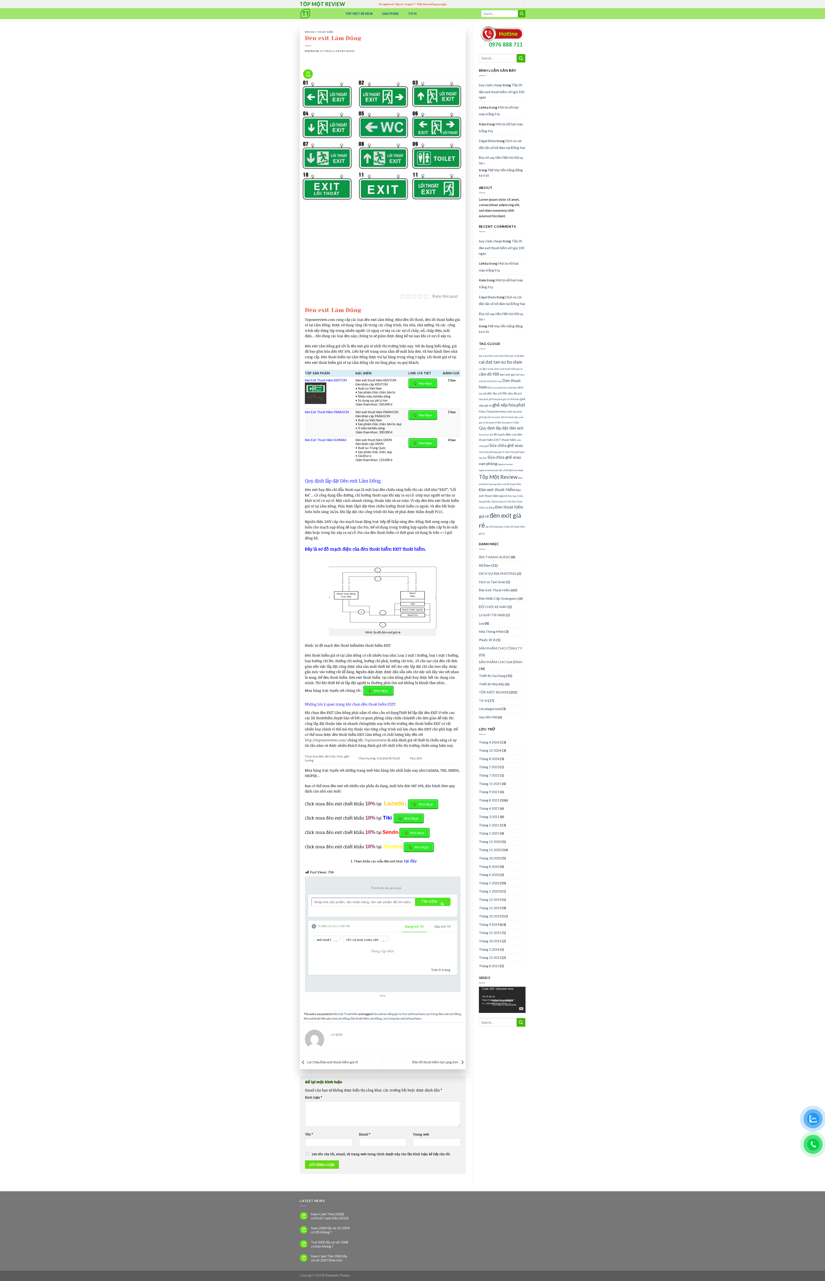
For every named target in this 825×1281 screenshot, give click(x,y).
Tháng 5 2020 (489, 883)
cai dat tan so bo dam (500, 362)
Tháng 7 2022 (489, 775)
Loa (481, 623)
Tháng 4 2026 (489, 742)
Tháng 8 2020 (489, 866)
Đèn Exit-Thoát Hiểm (319, 31)
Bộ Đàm (485, 565)
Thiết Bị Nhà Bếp (492, 684)
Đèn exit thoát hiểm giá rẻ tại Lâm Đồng (327, 1018)
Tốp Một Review (359, 13)
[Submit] (521, 13)
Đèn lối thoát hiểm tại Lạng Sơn (435, 1062)
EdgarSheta (487, 141)
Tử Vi (412, 13)
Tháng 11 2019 (490, 908)
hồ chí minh (494, 417)
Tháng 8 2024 (489, 759)
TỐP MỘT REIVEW (494, 692)
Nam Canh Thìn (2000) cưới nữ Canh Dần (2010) (329, 1216)
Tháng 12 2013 (490, 957)
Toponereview (375, 740)
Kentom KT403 (493, 422)
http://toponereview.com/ (326, 740)
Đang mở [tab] (414, 927)
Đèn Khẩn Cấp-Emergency (498, 598)
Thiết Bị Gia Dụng (492, 676)
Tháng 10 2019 (490, 916)
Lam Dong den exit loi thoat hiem (402, 1018)
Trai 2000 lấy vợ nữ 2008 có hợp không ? (329, 1244)
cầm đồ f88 (489, 374)
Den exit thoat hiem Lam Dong (420, 1014)
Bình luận (313, 1097)
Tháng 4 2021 (489, 808)
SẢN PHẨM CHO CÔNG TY (500, 648)
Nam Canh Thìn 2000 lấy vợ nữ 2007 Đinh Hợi (329, 1258)
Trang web (421, 1134)
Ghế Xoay (514, 399)
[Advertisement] (383, 261)
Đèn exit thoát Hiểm (497, 489)
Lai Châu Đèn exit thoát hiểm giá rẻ (332, 1062)
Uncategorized (490, 709)
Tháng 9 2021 (489, 792)
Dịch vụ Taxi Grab (492, 582)
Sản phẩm (390, 13)
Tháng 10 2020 (490, 858)
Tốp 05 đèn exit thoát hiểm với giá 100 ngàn (501, 91)
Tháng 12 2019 (490, 899)
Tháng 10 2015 (490, 941)
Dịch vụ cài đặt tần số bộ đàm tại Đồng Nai (502, 144)
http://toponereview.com (495, 411)
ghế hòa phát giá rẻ (499, 399)
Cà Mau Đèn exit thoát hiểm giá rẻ (504, 368)
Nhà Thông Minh (491, 631)
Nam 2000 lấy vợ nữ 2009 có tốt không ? (330, 1230)
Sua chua (484, 434)
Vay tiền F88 (488, 717)
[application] (502, 1000)
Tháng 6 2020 (489, 875)
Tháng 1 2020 (489, 891)
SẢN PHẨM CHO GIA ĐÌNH (500, 662)
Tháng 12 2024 (490, 750)
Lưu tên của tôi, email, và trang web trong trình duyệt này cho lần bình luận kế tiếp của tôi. (381, 1154)
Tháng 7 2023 (489, 767)
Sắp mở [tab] (442, 927)
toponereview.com (488, 470)
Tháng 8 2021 (489, 800)
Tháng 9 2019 (489, 924)
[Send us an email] (527, 6)
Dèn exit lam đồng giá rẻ (387, 1014)
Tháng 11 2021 (490, 784)
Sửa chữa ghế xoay (506, 445)
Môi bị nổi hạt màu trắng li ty (499, 110)
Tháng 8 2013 (489, 966)
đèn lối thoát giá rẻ (495, 526)
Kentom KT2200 (510, 422)
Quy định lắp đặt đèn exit (501, 428)
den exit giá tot (510, 374)
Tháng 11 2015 (490, 932)
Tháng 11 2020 (490, 850)
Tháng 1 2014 (489, 949)
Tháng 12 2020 (490, 841)
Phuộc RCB (487, 640)
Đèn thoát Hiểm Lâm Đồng (366, 1018)
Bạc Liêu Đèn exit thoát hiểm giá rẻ (497, 355)
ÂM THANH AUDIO (494, 557)
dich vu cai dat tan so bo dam (502, 387)
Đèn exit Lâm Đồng (450, 1014)
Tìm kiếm (429, 902)
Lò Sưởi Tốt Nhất (492, 615)
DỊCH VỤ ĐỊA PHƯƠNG (497, 573)
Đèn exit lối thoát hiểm (509, 484)
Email (364, 1134)
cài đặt (482, 368)
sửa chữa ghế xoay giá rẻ (491, 452)
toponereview (505, 464)
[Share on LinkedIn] (387, 1006)
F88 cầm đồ (509, 393)
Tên (309, 1134)
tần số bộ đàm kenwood (511, 470)
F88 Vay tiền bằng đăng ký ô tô (501, 173)
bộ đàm (520, 355)
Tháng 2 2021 (489, 825)
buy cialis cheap (490, 85)
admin (350, 51)
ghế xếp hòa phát (508, 404)
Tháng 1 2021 (489, 833)
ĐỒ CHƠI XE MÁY (493, 607)
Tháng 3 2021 (489, 817)
